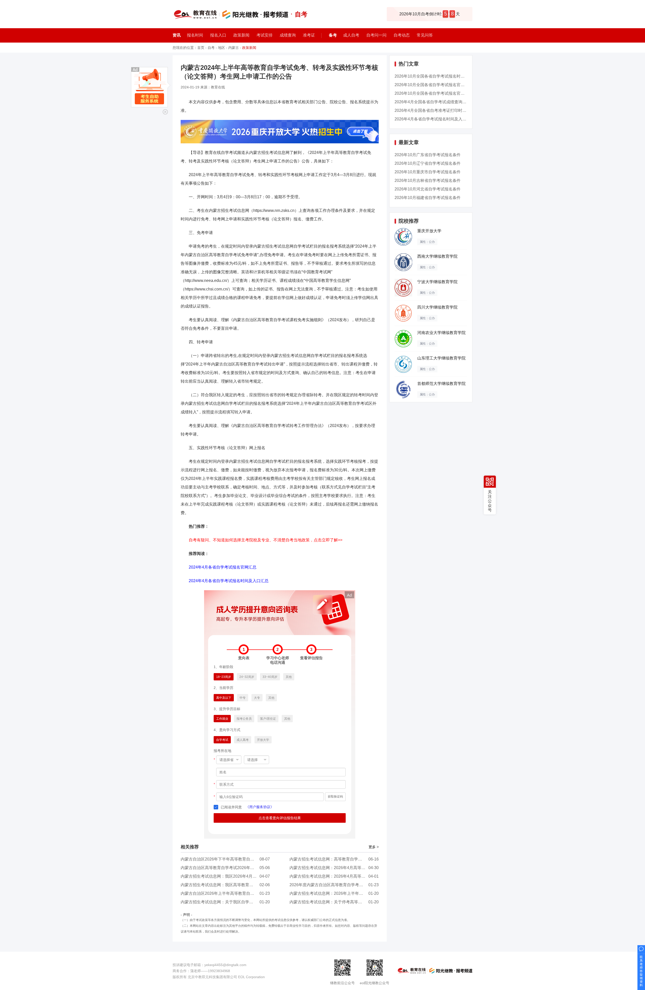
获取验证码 (335, 796)
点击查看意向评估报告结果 (280, 818)
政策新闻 (249, 48)
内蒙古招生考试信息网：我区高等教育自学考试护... (226, 885)
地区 (221, 48)
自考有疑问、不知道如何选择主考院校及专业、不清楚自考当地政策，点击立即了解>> (265, 540)
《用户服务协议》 (260, 807)
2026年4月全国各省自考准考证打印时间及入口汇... (440, 110)
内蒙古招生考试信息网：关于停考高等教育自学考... (335, 902)
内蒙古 (233, 48)
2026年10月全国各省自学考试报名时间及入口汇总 (440, 76)
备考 (333, 35)
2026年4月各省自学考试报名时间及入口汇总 (434, 119)
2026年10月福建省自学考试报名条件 (428, 197)
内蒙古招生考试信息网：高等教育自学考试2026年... (335, 859)
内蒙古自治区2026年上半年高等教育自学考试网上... (227, 893)
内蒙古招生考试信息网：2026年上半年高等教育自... (335, 893)
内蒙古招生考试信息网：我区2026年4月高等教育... (226, 876)
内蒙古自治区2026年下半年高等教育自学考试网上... (227, 859)
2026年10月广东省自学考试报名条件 (428, 155)
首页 (200, 48)
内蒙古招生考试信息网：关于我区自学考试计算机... (226, 902)
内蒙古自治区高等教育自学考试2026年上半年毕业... (227, 868)
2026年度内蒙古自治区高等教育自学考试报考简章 (334, 885)
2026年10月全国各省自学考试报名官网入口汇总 (438, 85)
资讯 (177, 35)
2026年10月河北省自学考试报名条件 (428, 189)
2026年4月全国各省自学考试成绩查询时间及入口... (440, 102)
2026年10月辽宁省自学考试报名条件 (428, 163)
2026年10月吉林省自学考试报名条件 (428, 180)
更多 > (374, 847)
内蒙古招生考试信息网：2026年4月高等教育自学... (334, 868)
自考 (211, 48)
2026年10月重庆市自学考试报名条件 (428, 172)
